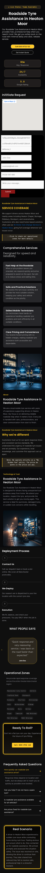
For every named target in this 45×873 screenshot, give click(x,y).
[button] (22, 7)
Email (4, 162)
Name (4, 153)
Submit (8, 192)
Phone (4, 170)
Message (5, 179)
